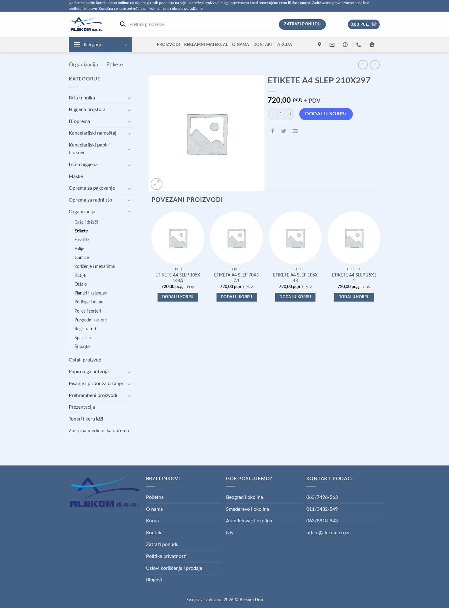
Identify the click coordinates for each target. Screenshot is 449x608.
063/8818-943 (322, 520)
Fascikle (82, 240)
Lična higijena (83, 164)
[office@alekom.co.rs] (333, 45)
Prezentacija (82, 407)
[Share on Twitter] (284, 132)
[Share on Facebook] (273, 132)
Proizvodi (168, 44)
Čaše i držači (86, 222)
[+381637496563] (359, 45)
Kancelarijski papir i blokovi (90, 149)
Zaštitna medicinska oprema (99, 430)
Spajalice (83, 338)
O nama (240, 44)
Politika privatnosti (166, 556)
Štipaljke (82, 346)
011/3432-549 (322, 509)
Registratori (85, 329)
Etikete (114, 65)
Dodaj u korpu (326, 114)
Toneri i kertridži (86, 419)
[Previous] (151, 262)
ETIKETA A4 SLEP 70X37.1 (236, 278)
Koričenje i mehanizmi (95, 266)
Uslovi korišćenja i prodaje (174, 568)
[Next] (380, 262)
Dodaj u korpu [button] (178, 297)
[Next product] (362, 64)
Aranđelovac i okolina (249, 520)
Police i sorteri (88, 311)
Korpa (152, 520)
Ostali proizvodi (86, 360)
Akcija (284, 44)
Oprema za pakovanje (92, 188)
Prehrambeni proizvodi (93, 395)
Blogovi (154, 579)
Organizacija (83, 65)
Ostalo (81, 284)
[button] (364, 25)
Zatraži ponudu (162, 544)
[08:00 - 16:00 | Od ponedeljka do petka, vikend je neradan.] (346, 45)
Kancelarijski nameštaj (92, 133)
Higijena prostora (87, 109)
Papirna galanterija (89, 371)
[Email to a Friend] (295, 132)
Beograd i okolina (244, 497)
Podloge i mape (89, 302)
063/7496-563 (322, 497)
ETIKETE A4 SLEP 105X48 (295, 278)
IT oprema (79, 121)
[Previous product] (374, 64)
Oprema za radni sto (90, 200)
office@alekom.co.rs (327, 532)
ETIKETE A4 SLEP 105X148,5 (177, 278)
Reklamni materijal (206, 44)
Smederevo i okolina (247, 509)
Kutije (80, 275)
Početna (155, 497)
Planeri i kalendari (91, 293)
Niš (229, 532)
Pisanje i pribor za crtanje (96, 383)
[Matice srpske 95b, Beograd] (320, 45)
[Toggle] (129, 98)
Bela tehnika (82, 97)
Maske (76, 176)
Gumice (82, 257)
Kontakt (263, 44)
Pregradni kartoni (91, 320)
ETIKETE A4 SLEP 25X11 (354, 278)
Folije (79, 249)
